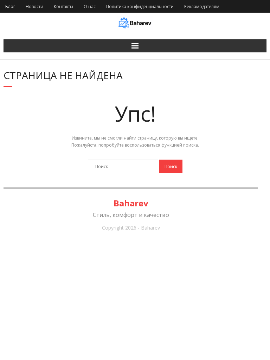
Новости (34, 6)
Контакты (63, 6)
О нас (90, 6)
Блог (10, 6)
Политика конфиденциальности (140, 6)
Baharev (131, 203)
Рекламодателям (201, 6)
